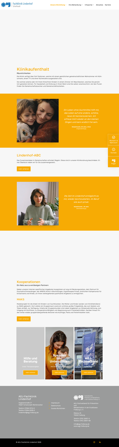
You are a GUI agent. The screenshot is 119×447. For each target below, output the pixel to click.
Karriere (108, 5)
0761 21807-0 (85, 418)
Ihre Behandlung (75, 5)
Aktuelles (99, 5)
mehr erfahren (30, 372)
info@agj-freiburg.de (81, 424)
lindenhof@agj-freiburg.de (29, 412)
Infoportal (88, 5)
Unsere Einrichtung (57, 5)
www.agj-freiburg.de (81, 426)
